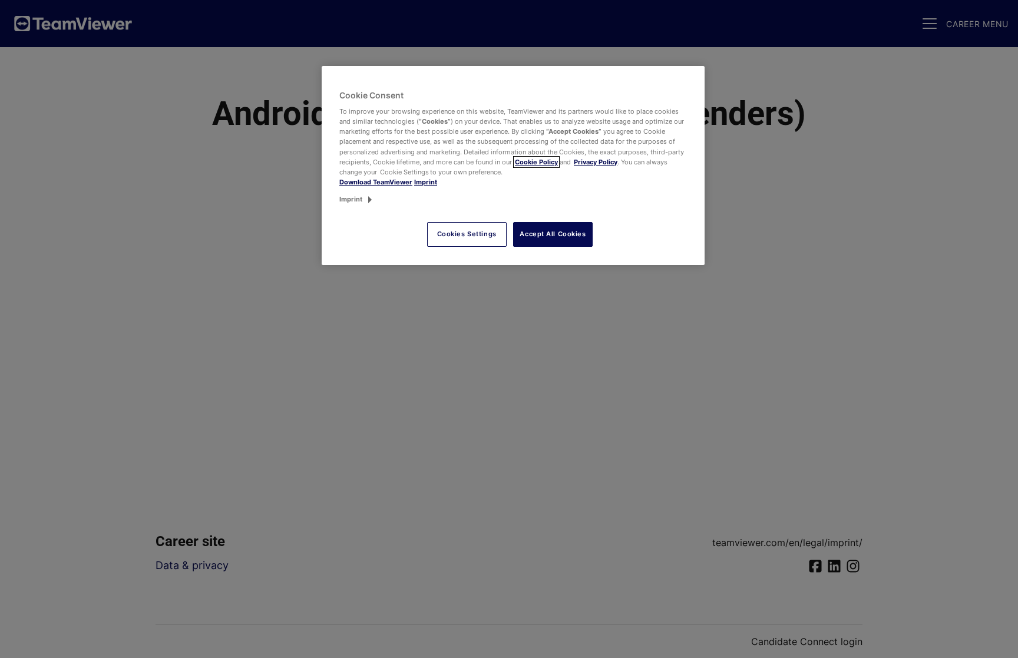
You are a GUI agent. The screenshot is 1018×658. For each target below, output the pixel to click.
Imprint (425, 182)
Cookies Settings (467, 234)
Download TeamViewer (375, 182)
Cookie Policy (536, 162)
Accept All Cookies (553, 234)
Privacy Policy (595, 162)
